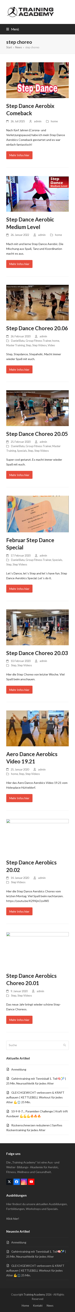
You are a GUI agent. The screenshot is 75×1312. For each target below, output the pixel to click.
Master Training (15, 345)
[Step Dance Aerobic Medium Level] (37, 193)
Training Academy (34, 1294)
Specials (22, 450)
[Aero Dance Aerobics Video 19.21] (37, 728)
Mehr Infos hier (19, 155)
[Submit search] (64, 1045)
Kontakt (37, 1305)
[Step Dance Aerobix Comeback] (37, 80)
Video (51, 345)
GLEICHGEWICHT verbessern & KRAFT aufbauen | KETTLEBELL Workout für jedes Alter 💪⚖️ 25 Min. (35, 1097)
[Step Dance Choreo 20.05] (37, 407)
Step (28, 345)
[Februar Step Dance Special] (37, 513)
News (50, 1305)
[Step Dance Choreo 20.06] (37, 302)
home (54, 121)
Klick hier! (12, 1218)
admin (37, 121)
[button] (12, 29)
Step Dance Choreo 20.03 (37, 653)
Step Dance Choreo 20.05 (37, 433)
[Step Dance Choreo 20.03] (37, 627)
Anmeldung (18, 1069)
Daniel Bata (18, 340)
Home (25, 1305)
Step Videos (39, 345)
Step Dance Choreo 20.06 (37, 328)
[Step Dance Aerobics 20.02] (37, 836)
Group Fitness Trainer (38, 340)
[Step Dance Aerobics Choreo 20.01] (37, 949)
